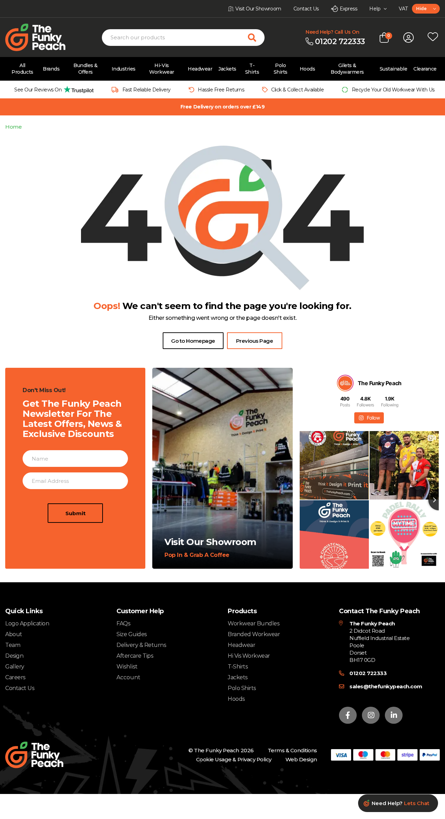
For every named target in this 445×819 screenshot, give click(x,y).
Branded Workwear (254, 634)
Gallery (14, 666)
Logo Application (27, 623)
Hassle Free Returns (221, 90)
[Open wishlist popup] (433, 37)
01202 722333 (368, 673)
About (13, 634)
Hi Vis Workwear (249, 655)
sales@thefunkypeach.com (385, 686)
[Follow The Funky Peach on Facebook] (348, 715)
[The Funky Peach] (43, 37)
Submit (75, 513)
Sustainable (393, 69)
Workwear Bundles (253, 623)
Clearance (425, 69)
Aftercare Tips (134, 655)
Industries (124, 69)
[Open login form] (408, 37)
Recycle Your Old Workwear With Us (393, 90)
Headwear (200, 69)
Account (128, 677)
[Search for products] (256, 37)
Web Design (301, 759)
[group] (52, 89)
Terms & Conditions (292, 750)
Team (12, 645)
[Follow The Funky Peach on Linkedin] (394, 715)
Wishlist (127, 667)
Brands (51, 69)
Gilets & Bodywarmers (347, 68)
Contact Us (19, 688)
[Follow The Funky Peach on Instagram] (371, 715)
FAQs (123, 623)
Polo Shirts (281, 68)
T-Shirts (252, 68)
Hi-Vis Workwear (161, 68)
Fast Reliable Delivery (146, 90)
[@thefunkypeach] (345, 383)
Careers (15, 677)
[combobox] (426, 9)
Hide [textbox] (421, 8)
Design (14, 655)
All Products (22, 68)
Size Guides (131, 634)
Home (13, 126)
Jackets (227, 69)
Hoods (307, 69)
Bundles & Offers (85, 68)
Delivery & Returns (141, 645)
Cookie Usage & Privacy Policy (234, 759)
